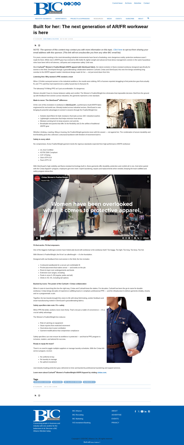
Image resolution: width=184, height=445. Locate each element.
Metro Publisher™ (95, 442)
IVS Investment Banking (81, 423)
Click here (117, 50)
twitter (68, 3)
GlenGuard (38, 39)
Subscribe (130, 18)
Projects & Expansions (80, 18)
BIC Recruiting (77, 415)
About (140, 18)
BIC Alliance (77, 411)
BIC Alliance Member (73, 382)
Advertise (137, 3)
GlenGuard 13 (89, 382)
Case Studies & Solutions (51, 39)
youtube (72, 3)
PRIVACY (115, 423)
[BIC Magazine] (48, 8)
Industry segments (43, 18)
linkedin (75, 3)
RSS (35, 45)
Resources (98, 18)
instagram (79, 3)
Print (39, 45)
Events (119, 18)
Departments (60, 18)
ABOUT (115, 411)
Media (109, 18)
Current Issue (117, 3)
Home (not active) (6, 18)
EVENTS (115, 419)
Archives (128, 3)
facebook (65, 3)
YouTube (142, 411)
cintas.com (101, 372)
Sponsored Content (42, 382)
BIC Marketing (77, 419)
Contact (147, 3)
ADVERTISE (116, 415)
